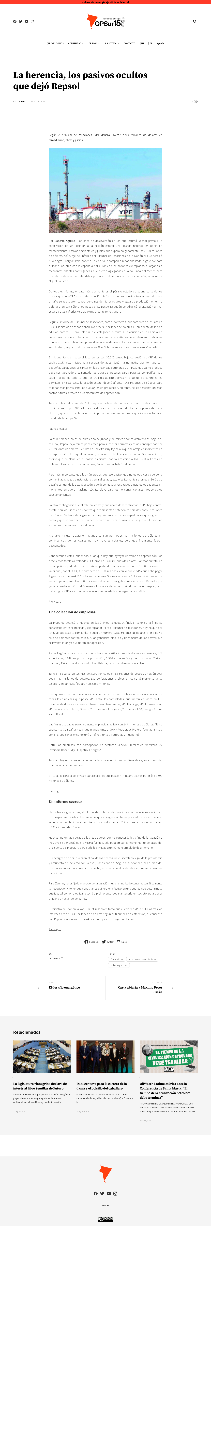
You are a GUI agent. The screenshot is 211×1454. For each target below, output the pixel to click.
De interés (56, 958)
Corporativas (117, 959)
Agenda (160, 43)
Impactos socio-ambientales (142, 959)
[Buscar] (195, 21)
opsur (22, 101)
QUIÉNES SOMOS (55, 43)
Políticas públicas (119, 965)
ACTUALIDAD (74, 43)
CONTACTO (129, 43)
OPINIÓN (93, 43)
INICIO (105, 1205)
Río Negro (55, 601)
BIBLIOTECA (111, 43)
